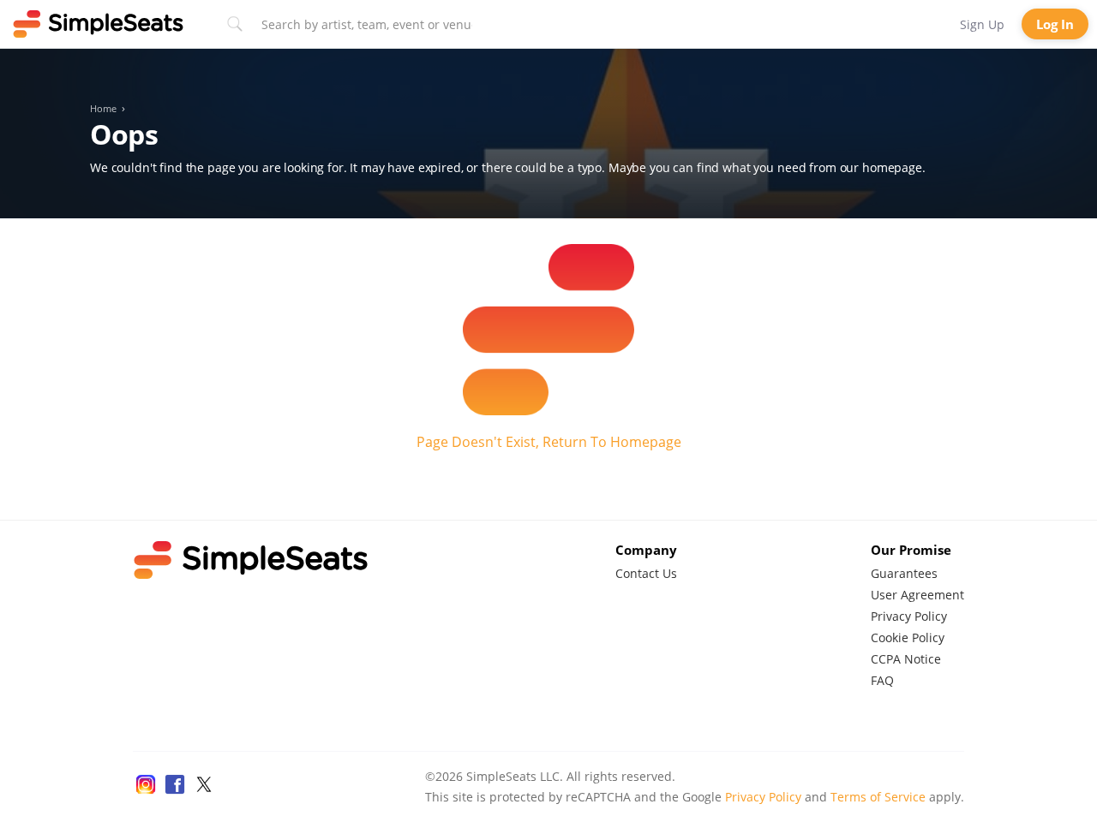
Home (103, 109)
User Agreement (917, 595)
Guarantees (904, 573)
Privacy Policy (909, 616)
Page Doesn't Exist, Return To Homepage (549, 441)
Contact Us (646, 573)
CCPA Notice (906, 659)
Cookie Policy (907, 637)
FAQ (882, 680)
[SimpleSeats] (98, 24)
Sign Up (982, 24)
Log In (1055, 24)
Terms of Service (878, 797)
